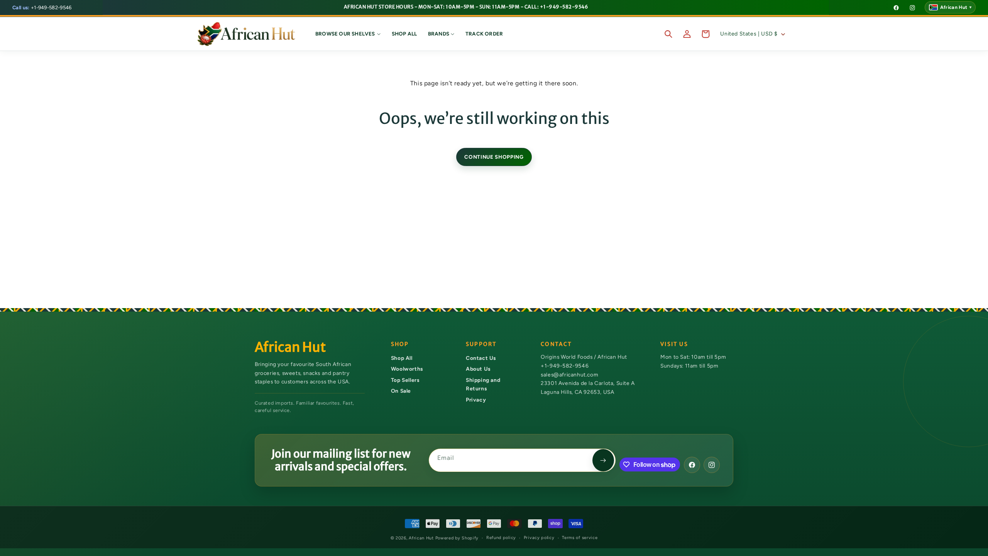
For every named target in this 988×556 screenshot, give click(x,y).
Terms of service (579, 537)
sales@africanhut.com (569, 374)
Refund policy (501, 537)
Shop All (402, 358)
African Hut (422, 538)
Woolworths (407, 369)
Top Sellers (405, 380)
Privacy (476, 400)
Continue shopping (493, 157)
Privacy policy (539, 537)
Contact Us (481, 358)
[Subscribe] (603, 460)
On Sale (401, 391)
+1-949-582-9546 (42, 7)
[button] (348, 34)
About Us (478, 369)
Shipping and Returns (483, 384)
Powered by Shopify (457, 538)
